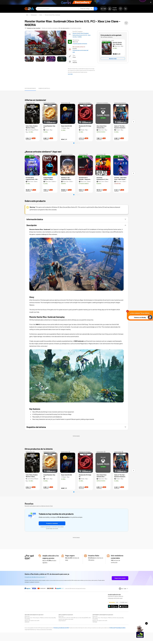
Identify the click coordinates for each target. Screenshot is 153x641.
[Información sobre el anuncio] (33, 102)
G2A (27, 14)
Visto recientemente (30, 88)
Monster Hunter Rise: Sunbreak (52, 14)
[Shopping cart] (125, 9)
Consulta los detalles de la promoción (35, 577)
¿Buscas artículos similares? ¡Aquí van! (43, 151)
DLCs (40, 14)
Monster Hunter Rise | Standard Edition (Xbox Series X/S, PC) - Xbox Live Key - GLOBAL (81, 35)
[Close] (151, 2)
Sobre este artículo (44, 88)
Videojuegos (34, 14)
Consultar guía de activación (80, 43)
